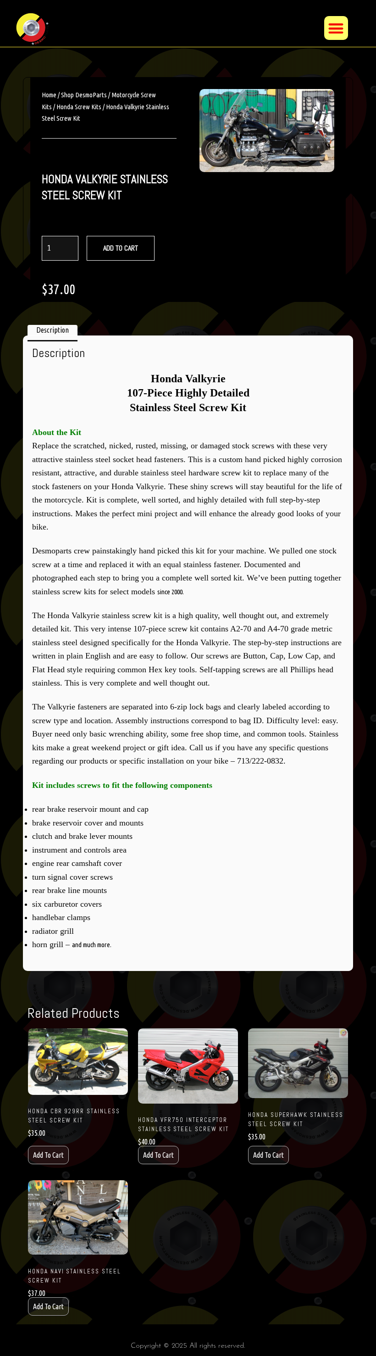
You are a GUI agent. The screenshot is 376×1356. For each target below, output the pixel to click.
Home (49, 95)
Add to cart (120, 248)
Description (52, 330)
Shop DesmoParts (84, 95)
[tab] (52, 330)
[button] (336, 28)
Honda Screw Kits (78, 107)
